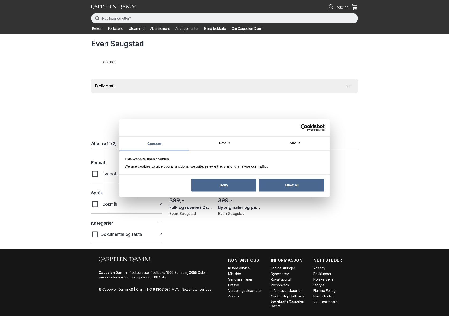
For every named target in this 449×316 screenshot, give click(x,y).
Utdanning (137, 28)
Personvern (280, 285)
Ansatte (234, 296)
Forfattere (115, 28)
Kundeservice (239, 268)
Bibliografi (105, 85)
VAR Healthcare (325, 302)
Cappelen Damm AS (117, 289)
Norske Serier (324, 279)
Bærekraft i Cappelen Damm (287, 303)
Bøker (96, 28)
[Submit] (96, 18)
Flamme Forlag (324, 291)
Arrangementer (187, 28)
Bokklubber (322, 274)
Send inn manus (240, 279)
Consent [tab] (154, 144)
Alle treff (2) (104, 143)
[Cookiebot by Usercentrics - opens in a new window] (304, 127)
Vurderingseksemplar (244, 291)
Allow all (291, 185)
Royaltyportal (281, 279)
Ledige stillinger (283, 268)
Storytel (319, 285)
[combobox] (224, 18)
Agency (319, 268)
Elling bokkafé (215, 28)
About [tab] (295, 143)
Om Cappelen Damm (247, 28)
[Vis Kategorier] (156, 223)
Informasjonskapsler (286, 291)
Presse (233, 285)
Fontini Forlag (323, 296)
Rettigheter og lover (197, 289)
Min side (234, 274)
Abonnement (160, 28)
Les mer (108, 61)
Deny (224, 185)
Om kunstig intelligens (287, 296)
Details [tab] (224, 143)
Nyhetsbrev (280, 274)
